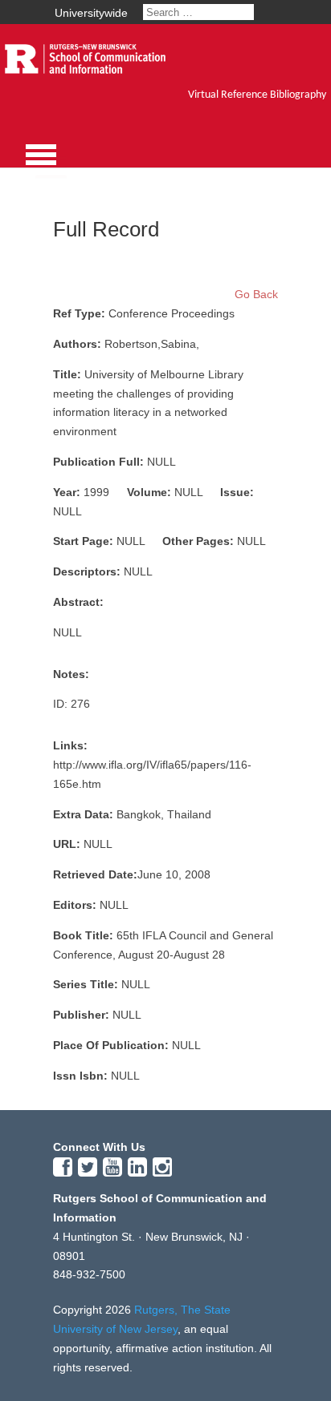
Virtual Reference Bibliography (257, 95)
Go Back (256, 294)
